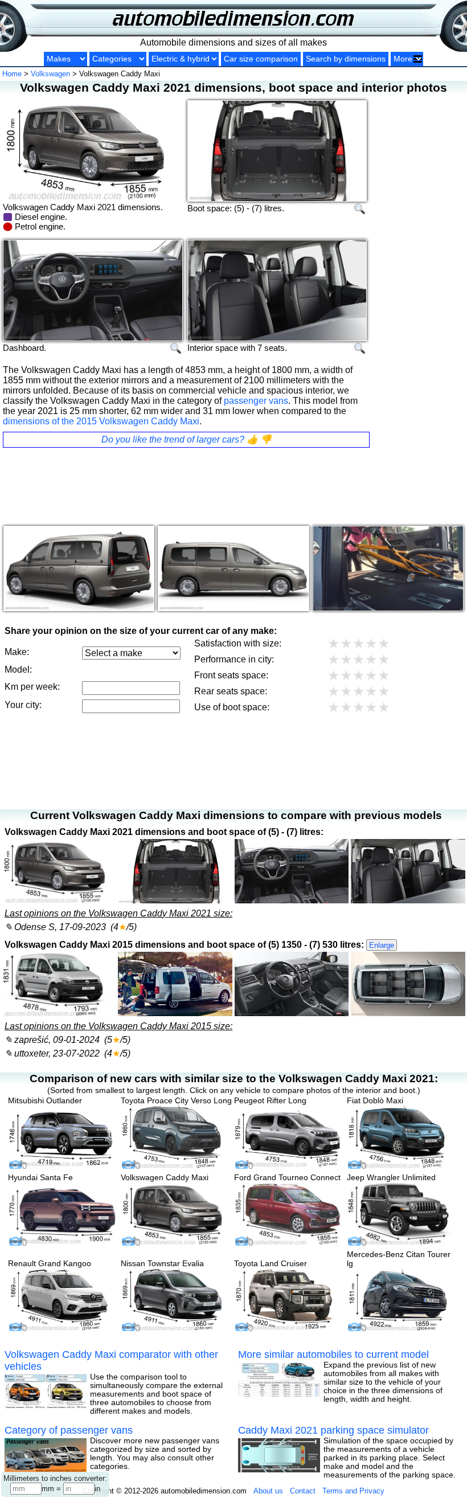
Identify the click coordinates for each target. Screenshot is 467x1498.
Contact (303, 1491)
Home (12, 73)
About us (268, 1491)
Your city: (23, 705)
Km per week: (32, 686)
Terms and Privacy (353, 1491)
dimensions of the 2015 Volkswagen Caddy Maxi (101, 421)
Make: (17, 652)
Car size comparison (261, 59)
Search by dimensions (346, 59)
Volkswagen (50, 73)
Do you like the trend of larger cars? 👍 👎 (186, 439)
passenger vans (256, 401)
